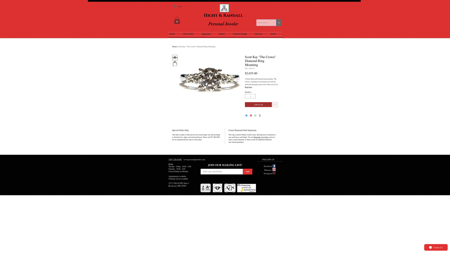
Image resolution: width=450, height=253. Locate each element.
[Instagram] (274, 172)
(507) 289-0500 (175, 159)
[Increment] (253, 96)
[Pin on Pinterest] (250, 115)
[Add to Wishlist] (275, 104)
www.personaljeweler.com (194, 159)
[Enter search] (278, 22)
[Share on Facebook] (246, 115)
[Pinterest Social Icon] (274, 169)
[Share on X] (259, 115)
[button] (177, 20)
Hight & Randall (223, 15)
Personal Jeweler (223, 23)
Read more (248, 87)
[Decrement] (246, 96)
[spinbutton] (250, 96)
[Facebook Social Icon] (274, 165)
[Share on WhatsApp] (255, 115)
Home (174, 46)
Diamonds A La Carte (261, 137)
